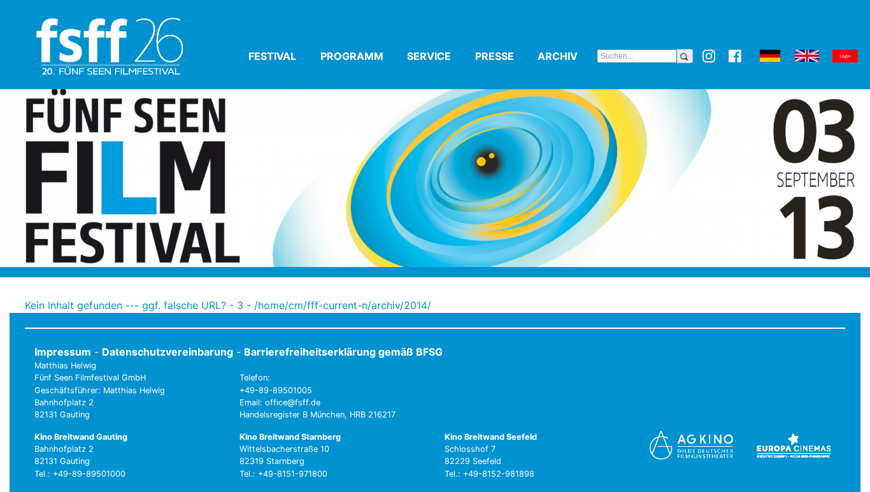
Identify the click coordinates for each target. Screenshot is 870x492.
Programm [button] (361, 56)
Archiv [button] (567, 56)
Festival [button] (281, 56)
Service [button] (438, 56)
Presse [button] (504, 56)
